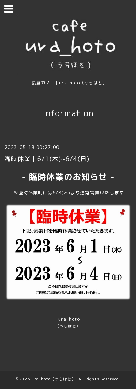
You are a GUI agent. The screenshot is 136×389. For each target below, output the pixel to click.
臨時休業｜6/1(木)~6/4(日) (46, 158)
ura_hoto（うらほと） (53, 379)
